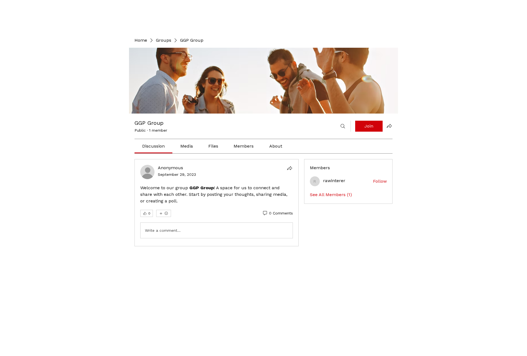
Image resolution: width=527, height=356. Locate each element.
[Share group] (389, 126)
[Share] (289, 168)
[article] (216, 202)
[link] (153, 146)
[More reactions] (163, 213)
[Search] (343, 126)
